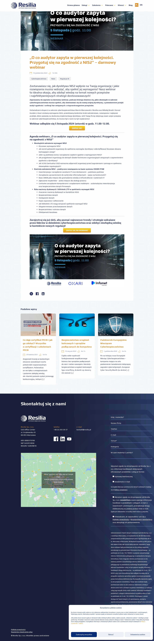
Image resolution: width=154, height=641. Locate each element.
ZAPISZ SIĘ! (77, 128)
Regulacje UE (64, 79)
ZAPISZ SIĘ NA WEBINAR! (77, 230)
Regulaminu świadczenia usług (21, 632)
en (141, 5)
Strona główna (73, 5)
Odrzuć (111, 634)
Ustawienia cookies (137, 634)
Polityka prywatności (18, 629)
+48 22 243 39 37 (61, 430)
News (53, 79)
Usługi (84, 5)
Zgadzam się (58, 485)
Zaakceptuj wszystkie (84, 634)
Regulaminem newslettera (141, 519)
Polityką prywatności (121, 519)
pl (137, 5)
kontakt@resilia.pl (84, 430)
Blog (131, 5)
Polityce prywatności (120, 490)
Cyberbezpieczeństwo (38, 79)
